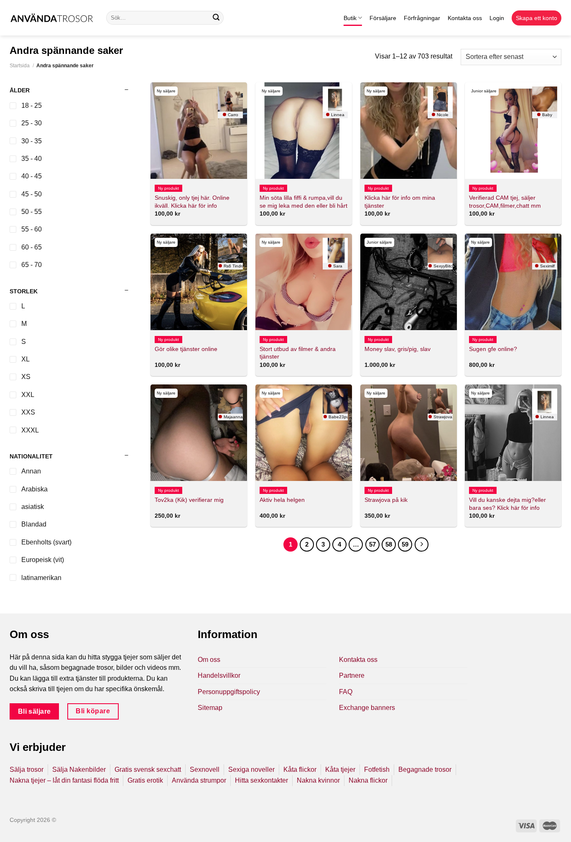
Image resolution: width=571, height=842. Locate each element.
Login (496, 18)
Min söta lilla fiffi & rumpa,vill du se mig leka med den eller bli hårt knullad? (303, 205)
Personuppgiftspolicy (229, 691)
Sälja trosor (26, 769)
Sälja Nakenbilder (79, 769)
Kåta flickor (299, 769)
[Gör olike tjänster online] (198, 282)
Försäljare (383, 18)
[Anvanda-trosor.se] (52, 18)
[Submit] (216, 18)
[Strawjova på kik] (408, 432)
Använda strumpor (199, 780)
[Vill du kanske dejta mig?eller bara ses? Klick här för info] (513, 432)
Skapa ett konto (536, 18)
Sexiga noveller (251, 769)
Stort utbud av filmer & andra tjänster (298, 353)
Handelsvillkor (219, 675)
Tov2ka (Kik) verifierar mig (189, 499)
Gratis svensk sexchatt (148, 769)
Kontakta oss (465, 18)
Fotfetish (377, 769)
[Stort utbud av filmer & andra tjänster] (303, 282)
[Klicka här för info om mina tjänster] (408, 130)
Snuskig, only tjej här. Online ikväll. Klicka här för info (192, 201)
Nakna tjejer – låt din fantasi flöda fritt (64, 780)
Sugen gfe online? (493, 349)
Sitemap (210, 707)
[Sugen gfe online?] (513, 282)
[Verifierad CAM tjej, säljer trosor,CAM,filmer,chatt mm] (513, 130)
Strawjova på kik (386, 499)
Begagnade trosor (424, 769)
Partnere (352, 675)
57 (372, 544)
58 (388, 544)
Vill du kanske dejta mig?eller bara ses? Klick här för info (507, 503)
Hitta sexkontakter (261, 780)
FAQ (345, 691)
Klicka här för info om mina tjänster (400, 201)
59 (405, 544)
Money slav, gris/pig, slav (398, 349)
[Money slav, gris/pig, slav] (408, 282)
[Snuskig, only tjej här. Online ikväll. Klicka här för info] (198, 130)
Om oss (209, 659)
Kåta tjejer (340, 769)
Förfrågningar (422, 18)
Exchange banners (367, 707)
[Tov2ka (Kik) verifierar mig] (198, 432)
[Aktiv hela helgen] (303, 432)
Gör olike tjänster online (186, 349)
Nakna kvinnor (318, 780)
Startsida (20, 66)
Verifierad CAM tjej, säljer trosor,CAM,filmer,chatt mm (505, 201)
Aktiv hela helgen (282, 499)
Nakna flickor (368, 780)
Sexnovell (204, 769)
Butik (350, 18)
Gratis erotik (145, 780)
